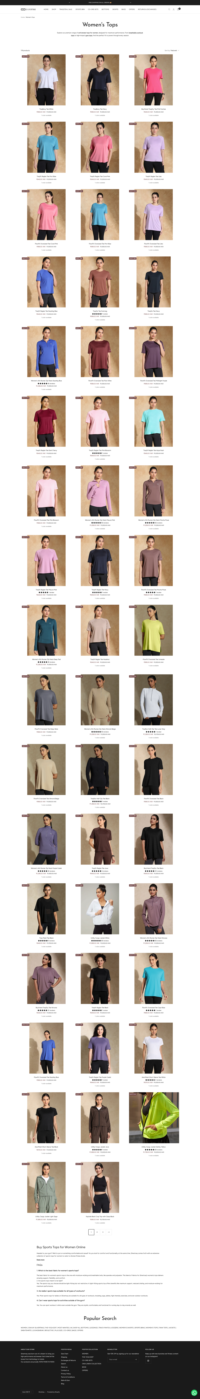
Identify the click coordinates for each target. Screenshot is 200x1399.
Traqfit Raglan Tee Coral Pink (100, 176)
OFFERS (132, 9)
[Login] (174, 9)
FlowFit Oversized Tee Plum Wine (99, 381)
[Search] (169, 9)
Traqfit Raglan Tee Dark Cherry (46, 450)
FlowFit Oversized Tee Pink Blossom (46, 520)
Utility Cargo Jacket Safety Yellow (154, 1147)
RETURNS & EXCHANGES (147, 9)
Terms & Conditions (68, 1377)
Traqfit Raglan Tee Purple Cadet (100, 1077)
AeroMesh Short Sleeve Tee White (153, 1077)
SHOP (54, 9)
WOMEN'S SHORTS (126, 1328)
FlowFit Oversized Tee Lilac (153, 244)
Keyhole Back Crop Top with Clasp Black (100, 1216)
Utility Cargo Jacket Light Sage (46, 1216)
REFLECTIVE (49, 1330)
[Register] (136, 1359)
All (71, 1328)
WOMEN (24, 1328)
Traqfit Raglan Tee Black (100, 1008)
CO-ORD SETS (93, 9)
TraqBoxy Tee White (46, 109)
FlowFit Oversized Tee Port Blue (100, 244)
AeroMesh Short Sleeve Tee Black (46, 1147)
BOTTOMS (105, 9)
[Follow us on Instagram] (148, 1361)
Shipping (64, 1357)
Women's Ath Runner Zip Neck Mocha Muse (153, 520)
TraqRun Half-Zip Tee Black (100, 799)
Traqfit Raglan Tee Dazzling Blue (46, 311)
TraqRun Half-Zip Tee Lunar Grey (153, 729)
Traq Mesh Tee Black (46, 938)
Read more (40, 1260)
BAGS (124, 9)
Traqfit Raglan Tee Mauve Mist (46, 590)
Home (23, 17)
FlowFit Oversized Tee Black (153, 799)
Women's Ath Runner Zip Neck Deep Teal (46, 659)
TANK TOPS (163, 1328)
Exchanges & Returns (68, 1360)
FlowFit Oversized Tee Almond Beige (46, 799)
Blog (62, 1384)
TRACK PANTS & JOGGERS (108, 1328)
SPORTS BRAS (140, 1328)
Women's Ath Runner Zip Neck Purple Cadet (46, 868)
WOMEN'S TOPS (152, 1328)
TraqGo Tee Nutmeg (100, 311)
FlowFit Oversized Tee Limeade (153, 659)
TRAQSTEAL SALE (65, 9)
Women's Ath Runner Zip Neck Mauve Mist (100, 520)
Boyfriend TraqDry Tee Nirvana (46, 1008)
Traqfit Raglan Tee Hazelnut (99, 659)
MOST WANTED (63, 1328)
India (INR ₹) (26, 1392)
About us (64, 1367)
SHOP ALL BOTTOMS (80, 1328)
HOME (46, 9)
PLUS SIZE (58, 1330)
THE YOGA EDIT (50, 1328)
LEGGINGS (94, 1328)
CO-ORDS (67, 1330)
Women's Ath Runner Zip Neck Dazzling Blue (46, 381)
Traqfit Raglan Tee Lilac (154, 176)
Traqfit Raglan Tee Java (100, 868)
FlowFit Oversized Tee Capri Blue (153, 1008)
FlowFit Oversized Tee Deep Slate (46, 729)
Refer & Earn (65, 1380)
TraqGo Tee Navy (154, 311)
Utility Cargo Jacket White (100, 938)
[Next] (109, 1232)
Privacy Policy (66, 1374)
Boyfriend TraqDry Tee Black (153, 868)
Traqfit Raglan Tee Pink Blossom (100, 450)
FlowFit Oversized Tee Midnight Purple (153, 381)
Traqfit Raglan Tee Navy (100, 590)
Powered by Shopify (53, 1392)
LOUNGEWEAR (37, 1330)
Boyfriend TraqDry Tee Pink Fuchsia (153, 109)
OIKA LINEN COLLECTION (91, 1364)
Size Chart (64, 1354)
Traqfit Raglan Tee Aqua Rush (153, 450)
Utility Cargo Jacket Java (100, 1147)
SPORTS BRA (80, 9)
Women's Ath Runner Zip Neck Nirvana (153, 938)
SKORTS (115, 9)
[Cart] (178, 9)
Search (63, 1364)
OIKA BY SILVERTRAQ (36, 1328)
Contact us (65, 1370)
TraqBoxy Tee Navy (100, 109)
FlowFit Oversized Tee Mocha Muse (153, 590)
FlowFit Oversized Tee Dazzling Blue (46, 1077)
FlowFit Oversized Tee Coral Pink (46, 244)
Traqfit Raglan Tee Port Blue (46, 176)
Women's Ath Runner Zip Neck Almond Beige (100, 729)
